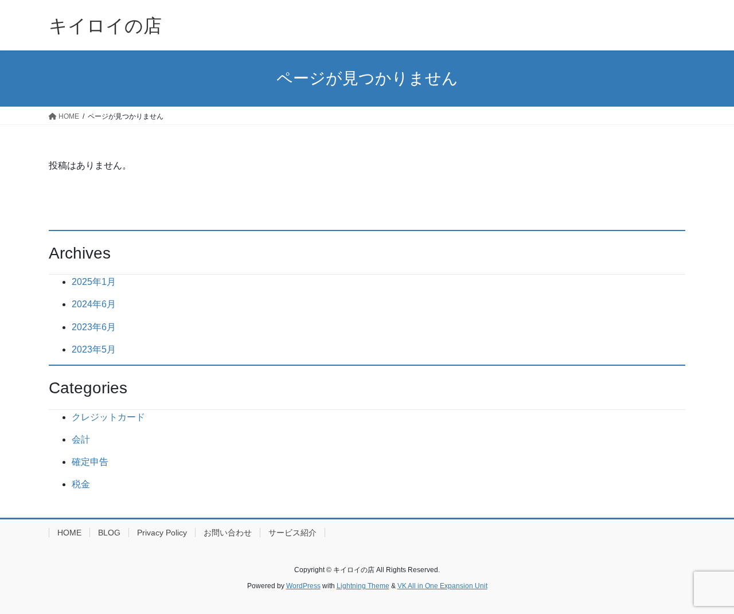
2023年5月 (94, 349)
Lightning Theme (363, 586)
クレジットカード (108, 417)
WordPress (303, 586)
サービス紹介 (292, 532)
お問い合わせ (228, 532)
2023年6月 (94, 327)
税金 (81, 484)
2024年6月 (94, 304)
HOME (69, 532)
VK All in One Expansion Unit (442, 586)
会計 (81, 439)
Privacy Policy (162, 532)
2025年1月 (94, 282)
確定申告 (90, 462)
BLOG (109, 532)
